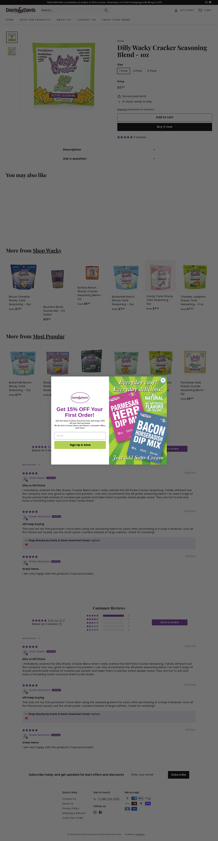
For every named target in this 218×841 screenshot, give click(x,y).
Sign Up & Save (80, 445)
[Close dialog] (163, 380)
